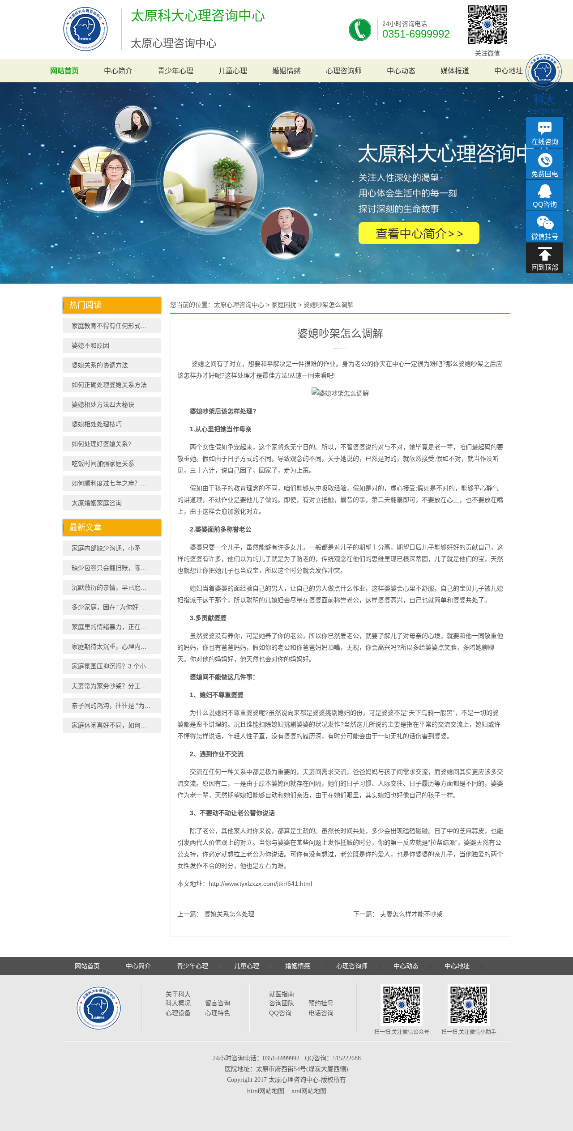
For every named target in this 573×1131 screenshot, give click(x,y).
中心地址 (508, 71)
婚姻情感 (286, 71)
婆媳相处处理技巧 (97, 424)
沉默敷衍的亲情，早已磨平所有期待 (116, 587)
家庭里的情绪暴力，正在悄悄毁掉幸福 (116, 626)
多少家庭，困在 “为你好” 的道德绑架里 (116, 607)
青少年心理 (175, 71)
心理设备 (178, 1012)
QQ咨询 (280, 1012)
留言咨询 (217, 1003)
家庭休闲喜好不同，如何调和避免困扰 (116, 725)
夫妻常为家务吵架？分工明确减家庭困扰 (116, 685)
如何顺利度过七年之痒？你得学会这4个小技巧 (116, 483)
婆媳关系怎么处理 (229, 914)
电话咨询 (321, 1012)
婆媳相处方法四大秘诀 (103, 404)
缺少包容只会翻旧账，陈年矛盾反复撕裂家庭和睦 (116, 567)
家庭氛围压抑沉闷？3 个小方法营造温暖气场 (116, 666)
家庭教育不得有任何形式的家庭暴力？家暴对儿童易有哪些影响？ (116, 325)
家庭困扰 (283, 304)
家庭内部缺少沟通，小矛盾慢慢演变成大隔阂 (116, 548)
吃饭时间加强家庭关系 (103, 463)
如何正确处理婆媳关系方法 (109, 384)
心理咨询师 (344, 71)
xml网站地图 (308, 1090)
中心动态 (401, 71)
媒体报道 (454, 71)
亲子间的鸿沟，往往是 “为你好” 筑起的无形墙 (116, 705)
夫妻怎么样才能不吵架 (411, 914)
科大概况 (178, 1003)
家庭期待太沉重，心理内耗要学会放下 (116, 646)
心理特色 (217, 1012)
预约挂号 (321, 1003)
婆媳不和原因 (90, 345)
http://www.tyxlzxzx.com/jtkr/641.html (260, 883)
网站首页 (64, 71)
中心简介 (118, 71)
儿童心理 (232, 71)
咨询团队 (281, 1003)
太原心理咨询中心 (239, 304)
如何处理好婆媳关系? (102, 443)
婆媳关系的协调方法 (100, 365)
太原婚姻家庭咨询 (97, 502)
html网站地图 (265, 1090)
